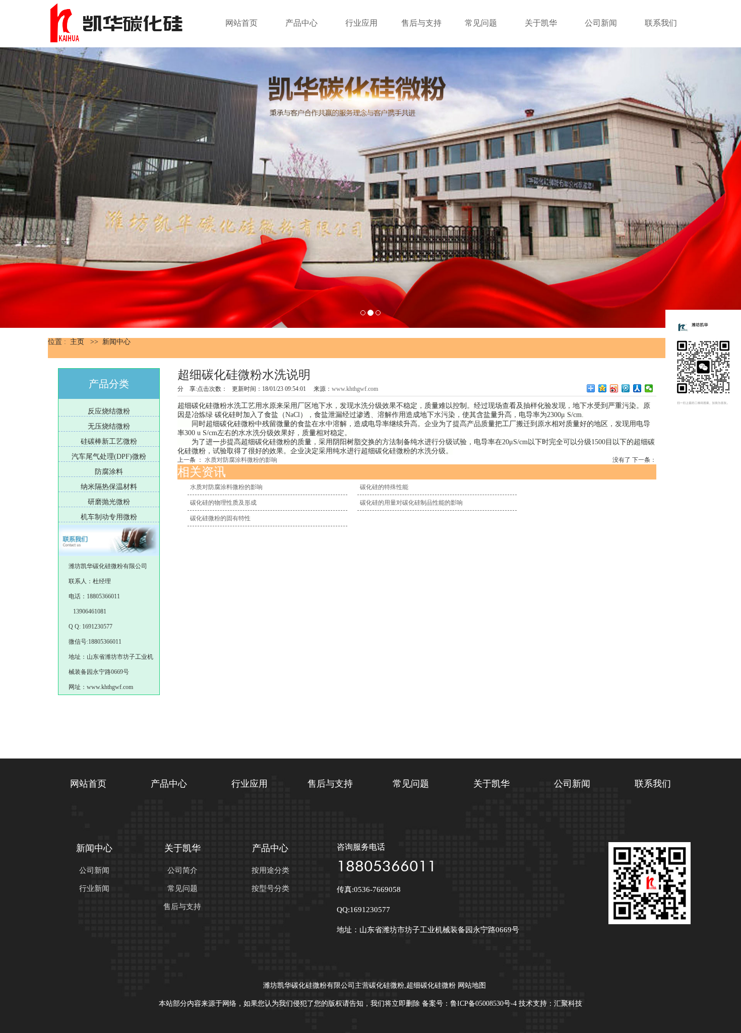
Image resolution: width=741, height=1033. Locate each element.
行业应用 (361, 23)
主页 (77, 342)
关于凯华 (541, 23)
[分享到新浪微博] (614, 388)
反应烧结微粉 (109, 411)
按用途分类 (270, 870)
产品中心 (301, 23)
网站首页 (241, 23)
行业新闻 (94, 888)
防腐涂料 (109, 471)
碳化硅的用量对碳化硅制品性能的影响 (411, 502)
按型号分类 (270, 888)
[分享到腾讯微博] (626, 388)
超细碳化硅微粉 (431, 985)
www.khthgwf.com (355, 388)
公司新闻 (601, 23)
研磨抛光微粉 (109, 502)
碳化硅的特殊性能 (384, 487)
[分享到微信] (649, 388)
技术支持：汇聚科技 (550, 1003)
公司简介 (182, 870)
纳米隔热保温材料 (109, 487)
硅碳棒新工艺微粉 (109, 441)
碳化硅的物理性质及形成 (223, 502)
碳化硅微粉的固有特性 (220, 518)
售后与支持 (421, 23)
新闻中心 (116, 342)
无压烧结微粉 (109, 426)
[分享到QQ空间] (602, 388)
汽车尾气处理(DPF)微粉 (109, 456)
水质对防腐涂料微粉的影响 (241, 459)
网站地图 (472, 985)
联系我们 (661, 23)
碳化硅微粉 (386, 985)
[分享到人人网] (637, 388)
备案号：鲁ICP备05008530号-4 (469, 1003)
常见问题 (481, 23)
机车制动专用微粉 (109, 517)
